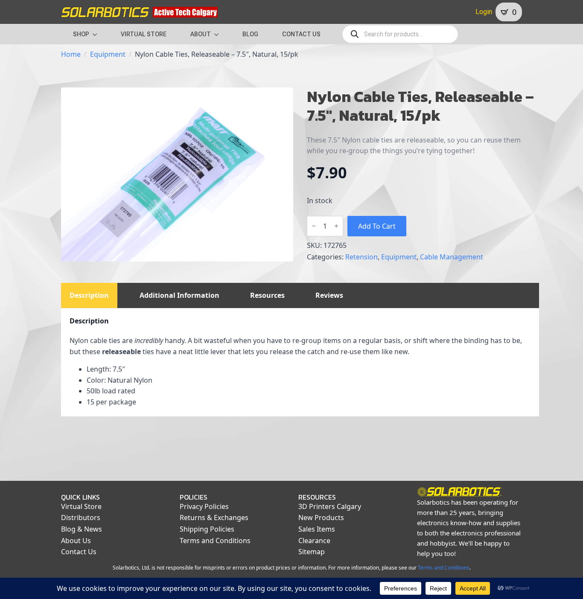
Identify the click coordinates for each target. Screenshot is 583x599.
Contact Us (78, 551)
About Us (76, 540)
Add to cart (377, 226)
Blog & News (81, 529)
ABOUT (200, 34)
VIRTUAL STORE (143, 34)
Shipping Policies (207, 529)
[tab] (89, 295)
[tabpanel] (300, 362)
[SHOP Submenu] (97, 34)
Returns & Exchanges (214, 517)
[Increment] (336, 226)
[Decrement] (313, 226)
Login (483, 12)
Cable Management (451, 257)
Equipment (107, 54)
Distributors (80, 517)
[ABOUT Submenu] (219, 34)
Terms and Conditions (215, 540)
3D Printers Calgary (329, 506)
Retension (361, 257)
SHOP (81, 34)
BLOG (250, 34)
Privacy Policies (204, 506)
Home (71, 54)
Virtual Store (81, 506)
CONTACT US (301, 34)
